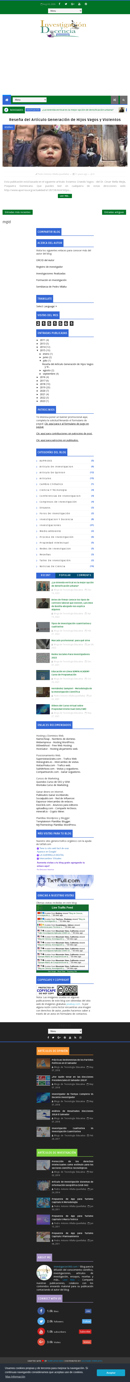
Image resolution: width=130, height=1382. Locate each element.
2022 (43, 397)
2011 (43, 340)
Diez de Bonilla (116, 110)
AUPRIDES (46, 460)
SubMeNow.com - (57, 768)
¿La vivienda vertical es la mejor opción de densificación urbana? (59, 109)
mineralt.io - (50, 811)
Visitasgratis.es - (57, 762)
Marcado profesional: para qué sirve (70, 640)
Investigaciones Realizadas (51, 273)
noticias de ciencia (52, 566)
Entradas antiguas (114, 212)
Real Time (61, 971)
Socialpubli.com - (55, 798)
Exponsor (54, 801)
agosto (47, 370)
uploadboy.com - (56, 808)
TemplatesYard (55, 1361)
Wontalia (52, 785)
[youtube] (79, 3)
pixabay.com (74, 1004)
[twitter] (66, 3)
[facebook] (59, 3)
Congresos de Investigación (58, 501)
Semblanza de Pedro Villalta (51, 286)
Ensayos (45, 507)
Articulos (45, 478)
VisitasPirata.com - (53, 765)
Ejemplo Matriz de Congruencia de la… (54, 957)
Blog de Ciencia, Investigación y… (52, 939)
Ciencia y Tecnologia (53, 490)
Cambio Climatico (51, 484)
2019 (43, 387)
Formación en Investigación (51, 280)
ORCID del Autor (45, 260)
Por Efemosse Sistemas (45, 869)
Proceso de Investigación (57, 537)
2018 (43, 384)
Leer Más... (65, 196)
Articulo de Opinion (52, 472)
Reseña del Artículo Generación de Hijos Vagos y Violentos (65, 120)
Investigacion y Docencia (56, 519)
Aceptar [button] (110, 1372)
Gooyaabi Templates (91, 1361)
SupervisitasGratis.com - (56, 758)
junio (46, 357)
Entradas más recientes (17, 212)
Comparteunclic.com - (58, 771)
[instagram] (80, 1038)
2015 (43, 350)
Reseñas (9, 127)
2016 (43, 377)
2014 (43, 346)
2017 (43, 380)
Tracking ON (72, 971)
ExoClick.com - (57, 804)
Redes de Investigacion (55, 548)
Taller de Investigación (55, 560)
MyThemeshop (56, 824)
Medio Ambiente (50, 531)
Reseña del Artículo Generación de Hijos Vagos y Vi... (67, 365)
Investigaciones (50, 525)
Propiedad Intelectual (54, 542)
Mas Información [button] (15, 1376)
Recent (46, 575)
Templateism (53, 821)
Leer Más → (71, 1279)
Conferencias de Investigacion (60, 496)
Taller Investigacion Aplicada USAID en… (55, 933)
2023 (43, 401)
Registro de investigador (49, 266)
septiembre (49, 373)
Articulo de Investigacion (56, 466)
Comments (84, 575)
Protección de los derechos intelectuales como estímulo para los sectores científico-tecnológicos (72, 1164)
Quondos (53, 781)
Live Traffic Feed (62, 907)
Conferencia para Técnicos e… (51, 927)
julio (45, 360)
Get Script (52, 971)
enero (46, 353)
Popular (65, 575)
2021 (43, 394)
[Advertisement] (65, 67)
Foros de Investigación (55, 513)
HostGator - (57, 748)
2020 (43, 390)
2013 (43, 343)
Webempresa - (55, 742)
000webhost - (54, 745)
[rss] (75, 1038)
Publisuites (52, 795)
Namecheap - (56, 738)
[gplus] (72, 3)
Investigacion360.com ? (67, 1266)
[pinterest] (85, 3)
